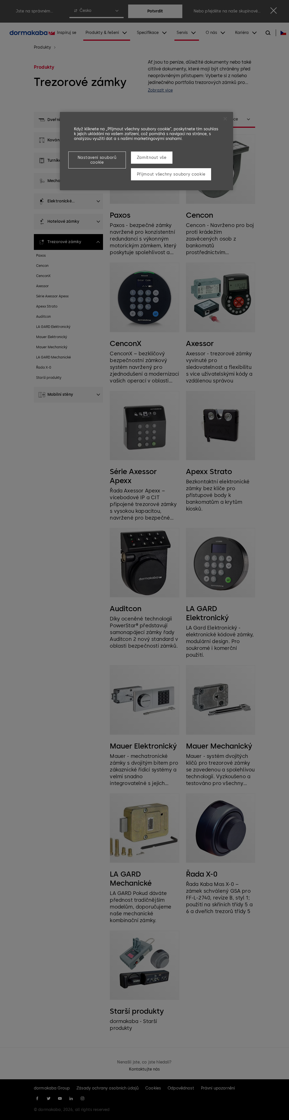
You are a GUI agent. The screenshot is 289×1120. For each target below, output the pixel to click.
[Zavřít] (225, 119)
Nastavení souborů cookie (97, 160)
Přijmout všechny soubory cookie (171, 174)
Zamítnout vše (152, 157)
